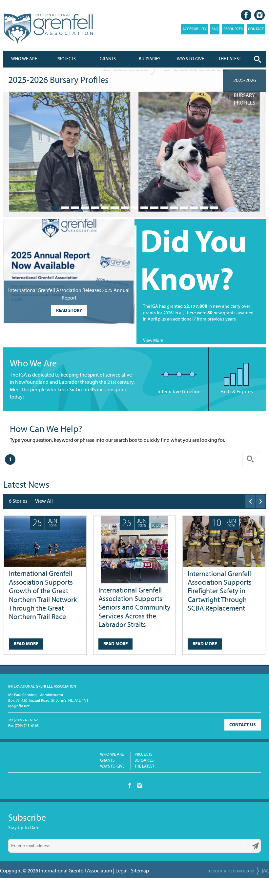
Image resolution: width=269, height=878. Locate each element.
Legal (121, 871)
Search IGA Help (250, 459)
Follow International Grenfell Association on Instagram (259, 15)
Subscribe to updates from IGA (255, 846)
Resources (233, 29)
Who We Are (24, 59)
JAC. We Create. (238, 871)
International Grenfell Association (48, 29)
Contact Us (242, 725)
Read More (26, 644)
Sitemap (140, 871)
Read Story (69, 310)
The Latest (144, 766)
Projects (66, 59)
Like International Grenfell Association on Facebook (246, 15)
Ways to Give (112, 766)
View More (153, 340)
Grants (108, 59)
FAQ (215, 29)
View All (44, 501)
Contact (256, 29)
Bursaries (149, 59)
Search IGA (257, 59)
